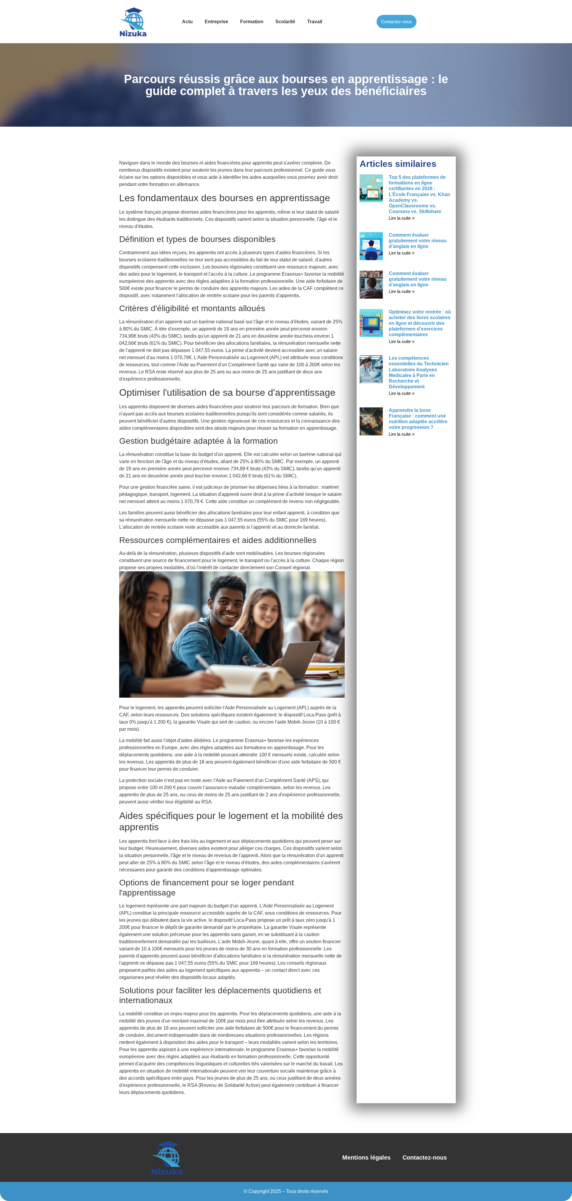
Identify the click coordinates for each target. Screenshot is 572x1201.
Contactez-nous (424, 1157)
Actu (187, 21)
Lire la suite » (401, 218)
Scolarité (285, 21)
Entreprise (216, 21)
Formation (251, 21)
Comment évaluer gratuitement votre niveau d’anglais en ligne (418, 240)
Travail (314, 21)
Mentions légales (366, 1157)
